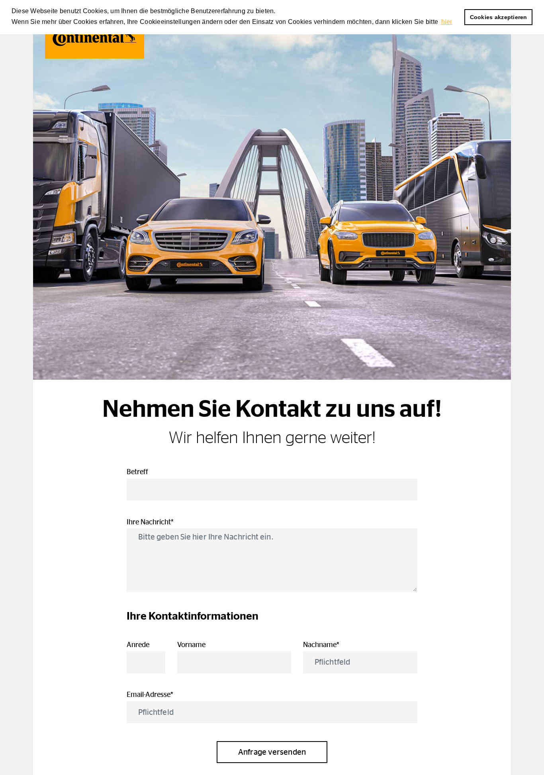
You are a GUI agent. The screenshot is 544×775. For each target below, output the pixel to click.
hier (446, 21)
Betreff (137, 472)
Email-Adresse (165, 694)
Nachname (336, 645)
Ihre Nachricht (166, 522)
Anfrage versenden (272, 752)
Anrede (138, 645)
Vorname (191, 645)
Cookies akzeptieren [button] (498, 17)
